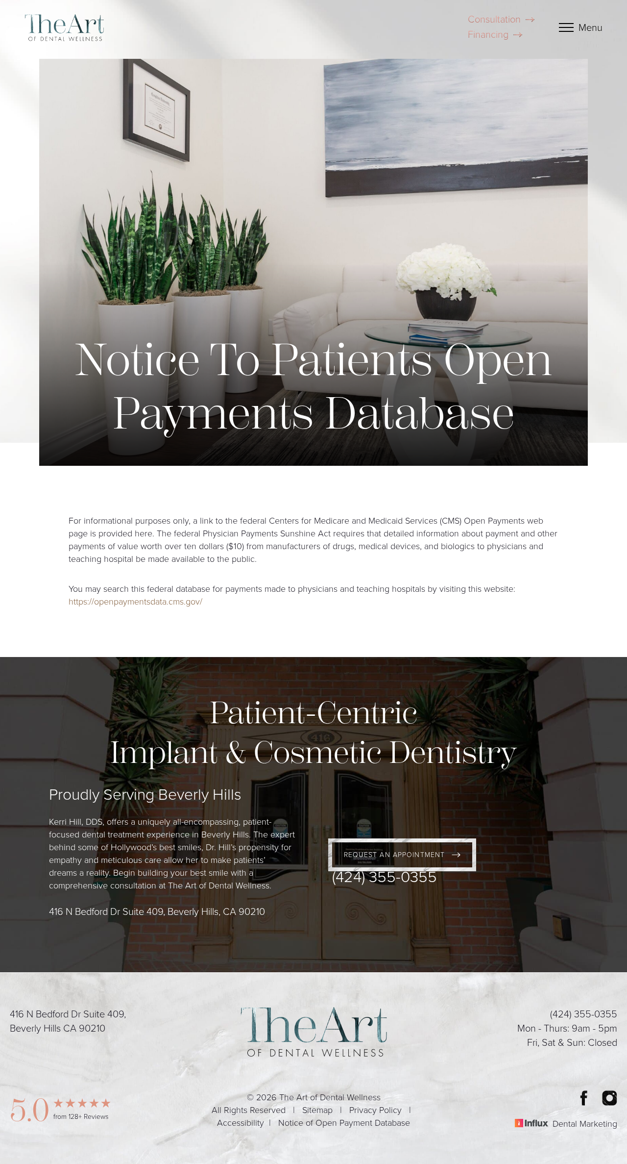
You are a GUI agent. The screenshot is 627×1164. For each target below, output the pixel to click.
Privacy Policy (375, 1110)
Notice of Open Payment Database (344, 1123)
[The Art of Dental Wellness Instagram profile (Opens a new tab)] (609, 1098)
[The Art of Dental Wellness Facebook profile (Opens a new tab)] (583, 1098)
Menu (591, 28)
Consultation (494, 19)
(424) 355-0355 (384, 876)
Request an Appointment (394, 855)
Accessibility (240, 1123)
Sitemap (317, 1110)
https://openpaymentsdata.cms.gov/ (135, 601)
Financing (488, 34)
